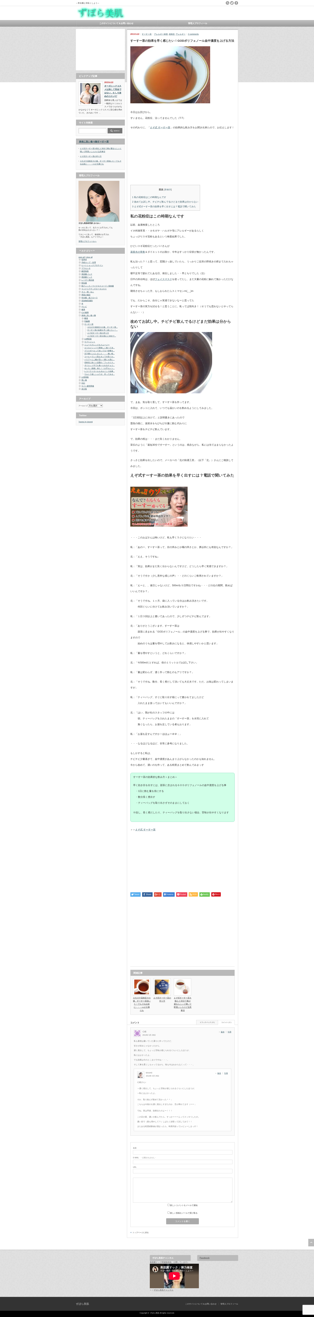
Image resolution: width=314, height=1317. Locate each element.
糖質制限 (85, 271)
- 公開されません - (144, 1158)
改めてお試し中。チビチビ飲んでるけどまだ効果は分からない (165, 201)
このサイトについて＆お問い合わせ (116, 23)
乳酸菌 (87, 321)
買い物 (84, 380)
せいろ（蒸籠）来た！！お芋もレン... (99, 368)
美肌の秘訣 (85, 295)
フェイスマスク (163, 279)
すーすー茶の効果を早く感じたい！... (102, 330)
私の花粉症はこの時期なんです (149, 197)
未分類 (84, 389)
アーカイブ (82, 406)
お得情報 (85, 377)
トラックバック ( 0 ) (207, 1022)
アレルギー (180, 34)
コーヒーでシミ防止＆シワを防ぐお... (99, 357)
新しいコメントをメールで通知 (184, 1205)
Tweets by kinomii (85, 422)
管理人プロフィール (197, 23)
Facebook (204, 1258)
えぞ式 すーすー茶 (160, 127)
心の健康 (85, 312)
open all (81, 257)
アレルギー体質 (161, 34)
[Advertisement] (100, 49)
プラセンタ (85, 268)
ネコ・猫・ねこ (87, 292)
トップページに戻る (140, 1232)
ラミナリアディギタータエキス (94, 289)
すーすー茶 (147, 34)
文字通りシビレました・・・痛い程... (99, 354)
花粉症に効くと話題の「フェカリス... (99, 362)
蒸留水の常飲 (137, 251)
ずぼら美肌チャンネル (163, 1290)
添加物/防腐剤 (87, 301)
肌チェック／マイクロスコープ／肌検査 (97, 286)
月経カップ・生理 (88, 262)
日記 (83, 383)
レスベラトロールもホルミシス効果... (99, 371)
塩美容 (84, 259)
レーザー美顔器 (87, 280)
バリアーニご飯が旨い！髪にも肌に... (99, 359)
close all (89, 257)
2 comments (193, 34)
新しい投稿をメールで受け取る (184, 1213)
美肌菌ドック (86, 277)
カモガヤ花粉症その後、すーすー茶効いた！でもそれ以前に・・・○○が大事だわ (142, 1004)
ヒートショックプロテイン (92, 265)
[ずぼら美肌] (101, 17)
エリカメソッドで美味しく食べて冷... (99, 348)
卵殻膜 (84, 283)
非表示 (168, 189)
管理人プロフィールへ (87, 241)
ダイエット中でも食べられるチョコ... (99, 365)
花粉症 (172, 34)
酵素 (86, 318)
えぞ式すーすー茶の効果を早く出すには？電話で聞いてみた (164, 206)
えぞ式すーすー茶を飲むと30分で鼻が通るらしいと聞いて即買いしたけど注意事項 (183, 1004)
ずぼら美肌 (82, 1303)
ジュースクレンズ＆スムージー (97, 345)
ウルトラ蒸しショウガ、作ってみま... (99, 374)
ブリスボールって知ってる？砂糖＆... (99, 351)
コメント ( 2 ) (226, 1022)
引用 (229, 1032)
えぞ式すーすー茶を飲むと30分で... (101, 336)
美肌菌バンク (86, 274)
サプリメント (89, 342)
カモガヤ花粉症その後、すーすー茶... (102, 327)
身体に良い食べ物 (88, 141)
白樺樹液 (88, 339)
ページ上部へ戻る (311, 1242)
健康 (83, 309)
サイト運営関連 (87, 386)
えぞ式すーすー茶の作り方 (91, 156)
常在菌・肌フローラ (89, 298)
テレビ (84, 307)
